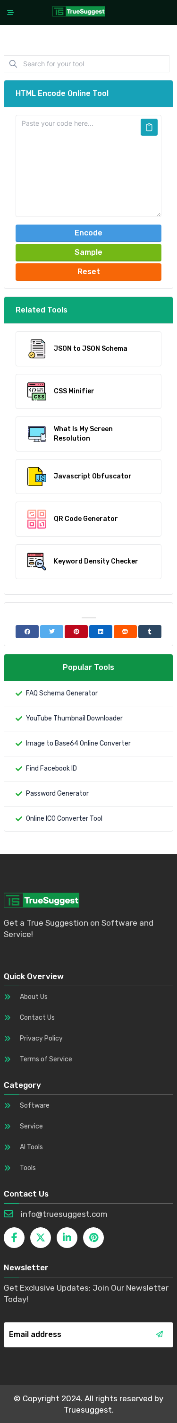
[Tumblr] (149, 631)
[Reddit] (125, 631)
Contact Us (37, 1018)
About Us (34, 997)
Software (35, 1106)
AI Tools (31, 1147)
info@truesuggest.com (64, 1214)
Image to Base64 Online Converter (78, 743)
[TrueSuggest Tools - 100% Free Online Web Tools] (78, 11)
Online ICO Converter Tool (64, 819)
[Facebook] (27, 631)
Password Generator (57, 794)
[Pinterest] (76, 631)
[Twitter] (51, 631)
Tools (28, 1168)
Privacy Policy (41, 1038)
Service (31, 1126)
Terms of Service (46, 1059)
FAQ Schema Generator (62, 693)
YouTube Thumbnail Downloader (74, 718)
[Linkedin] (100, 631)
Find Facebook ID (51, 768)
